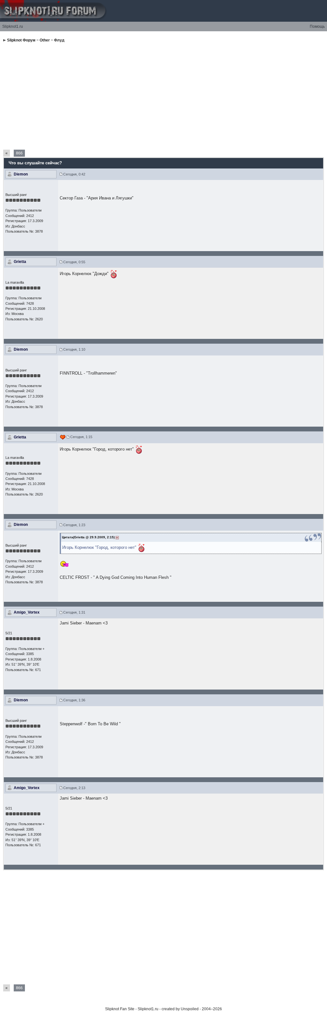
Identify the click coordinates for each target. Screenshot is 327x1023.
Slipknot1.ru (12, 26)
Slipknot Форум (21, 40)
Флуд (59, 40)
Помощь (317, 26)
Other (45, 40)
